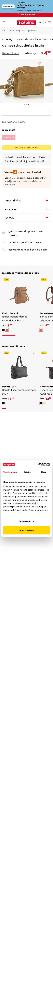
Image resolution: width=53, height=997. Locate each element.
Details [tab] (27, 472)
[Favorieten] (44, 22)
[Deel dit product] (48, 111)
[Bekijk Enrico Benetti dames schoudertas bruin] (19, 294)
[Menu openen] (3, 22)
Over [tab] (43, 472)
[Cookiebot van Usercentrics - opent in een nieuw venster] (38, 464)
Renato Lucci (10, 53)
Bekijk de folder (28, 15)
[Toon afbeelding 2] (26, 104)
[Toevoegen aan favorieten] (39, 63)
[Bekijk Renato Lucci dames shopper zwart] (19, 367)
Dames (28, 39)
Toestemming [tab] (10, 472)
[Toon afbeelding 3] (28, 104)
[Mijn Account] (40, 22)
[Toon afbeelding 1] (24, 104)
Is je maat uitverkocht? (13, 121)
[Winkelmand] (49, 22)
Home (19, 39)
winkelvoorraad (28, 157)
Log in (8, 177)
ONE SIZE (9, 137)
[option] (3, 330)
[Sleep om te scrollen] (8, 335)
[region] (26, 6)
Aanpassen (25, 521)
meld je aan (11, 181)
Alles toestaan (26, 530)
